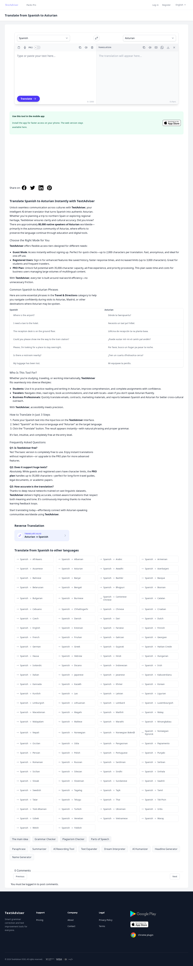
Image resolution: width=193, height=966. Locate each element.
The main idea (20, 839)
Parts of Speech (100, 839)
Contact (71, 926)
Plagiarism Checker (73, 839)
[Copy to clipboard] (80, 47)
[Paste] (18, 47)
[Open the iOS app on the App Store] (172, 123)
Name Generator (22, 857)
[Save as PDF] (168, 47)
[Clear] (92, 47)
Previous (20, 876)
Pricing (39, 920)
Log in (155, 4)
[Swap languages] (96, 38)
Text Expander (89, 849)
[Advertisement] (96, 156)
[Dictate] (24, 47)
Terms (102, 926)
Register (166, 4)
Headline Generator (166, 849)
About (71, 920)
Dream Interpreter (114, 849)
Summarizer (39, 849)
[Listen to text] (86, 47)
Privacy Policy (105, 920)
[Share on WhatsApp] (162, 47)
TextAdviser (14, 913)
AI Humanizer (140, 849)
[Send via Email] (156, 47)
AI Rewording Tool (63, 849)
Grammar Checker (45, 839)
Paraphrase (18, 849)
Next (174, 876)
